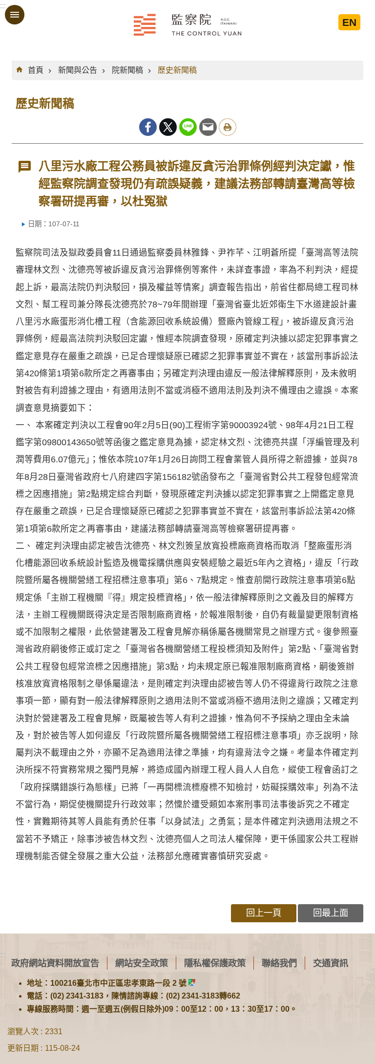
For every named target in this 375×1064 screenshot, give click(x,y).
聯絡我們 (279, 963)
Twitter (168, 127)
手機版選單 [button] (14, 14)
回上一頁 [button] (263, 913)
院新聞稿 (127, 70)
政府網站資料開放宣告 (55, 963)
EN (349, 22)
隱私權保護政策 (215, 963)
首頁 (35, 70)
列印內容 (227, 127)
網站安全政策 (141, 963)
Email (208, 127)
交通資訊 (330, 963)
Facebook (148, 127)
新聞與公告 (77, 70)
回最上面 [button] (330, 913)
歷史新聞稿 (177, 70)
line (188, 127)
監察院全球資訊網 (187, 24)
